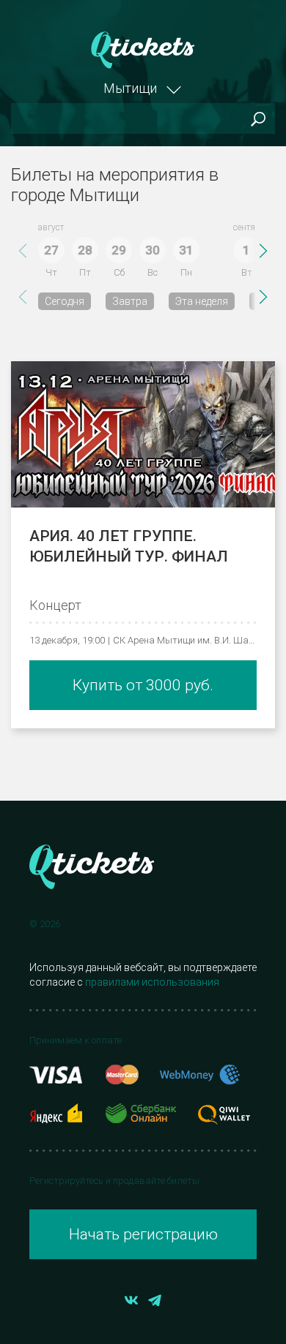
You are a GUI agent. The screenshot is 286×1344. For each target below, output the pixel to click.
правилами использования (152, 982)
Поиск (258, 119)
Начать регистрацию (143, 1234)
